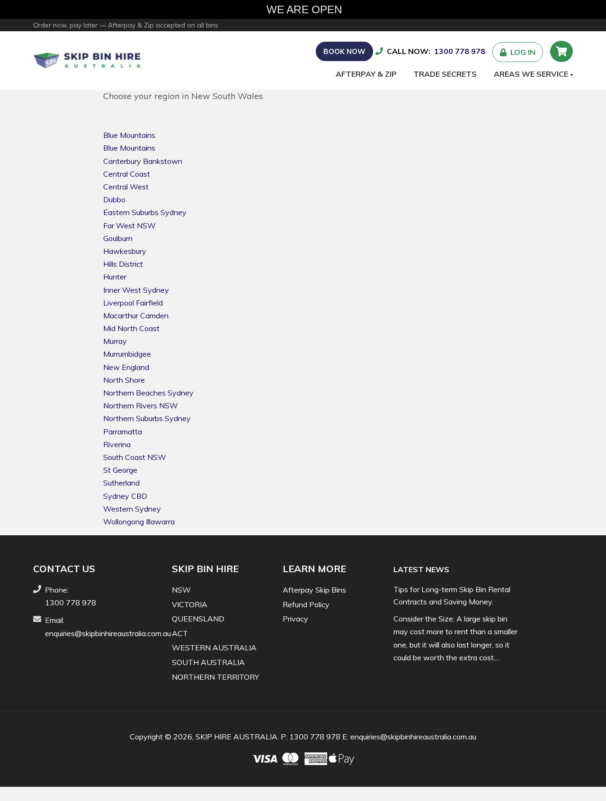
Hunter (114, 276)
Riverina (117, 444)
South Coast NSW (134, 457)
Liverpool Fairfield (133, 302)
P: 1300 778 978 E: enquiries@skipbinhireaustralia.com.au (378, 736)
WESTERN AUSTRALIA (214, 647)
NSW (181, 589)
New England (126, 367)
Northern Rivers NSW (140, 405)
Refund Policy (306, 604)
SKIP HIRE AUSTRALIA (236, 736)
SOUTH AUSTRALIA (208, 662)
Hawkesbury (124, 251)
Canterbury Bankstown (142, 161)
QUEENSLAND (198, 618)
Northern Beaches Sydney (148, 392)
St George (120, 470)
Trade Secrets (445, 74)
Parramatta (122, 431)
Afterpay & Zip (366, 74)
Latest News (421, 569)
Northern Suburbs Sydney (147, 418)
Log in (521, 52)
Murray (115, 341)
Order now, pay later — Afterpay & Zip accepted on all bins (125, 25)
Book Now (344, 51)
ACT (180, 633)
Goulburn (118, 238)
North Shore (124, 380)
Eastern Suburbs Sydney (145, 212)
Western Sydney (132, 508)
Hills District (123, 264)
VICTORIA (189, 604)
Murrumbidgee (127, 354)
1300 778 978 (459, 51)
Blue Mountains (129, 135)
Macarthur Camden (136, 315)
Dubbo (114, 199)
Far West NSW (129, 225)
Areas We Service (532, 74)
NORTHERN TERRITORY (215, 677)
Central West (126, 186)
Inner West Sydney (136, 290)
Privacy (295, 618)
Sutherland (121, 482)
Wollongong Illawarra (139, 521)
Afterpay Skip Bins (314, 589)
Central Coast (126, 174)
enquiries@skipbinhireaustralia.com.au (108, 633)
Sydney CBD (125, 496)
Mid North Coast (131, 328)
